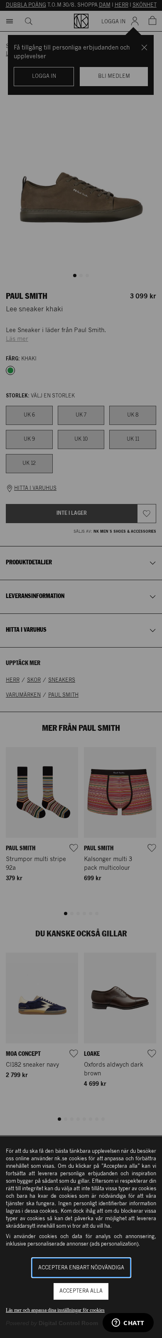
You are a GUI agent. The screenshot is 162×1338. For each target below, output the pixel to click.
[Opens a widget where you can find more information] (128, 1323)
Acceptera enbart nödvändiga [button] (81, 1268)
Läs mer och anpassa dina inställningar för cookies (55, 1310)
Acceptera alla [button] (81, 1291)
